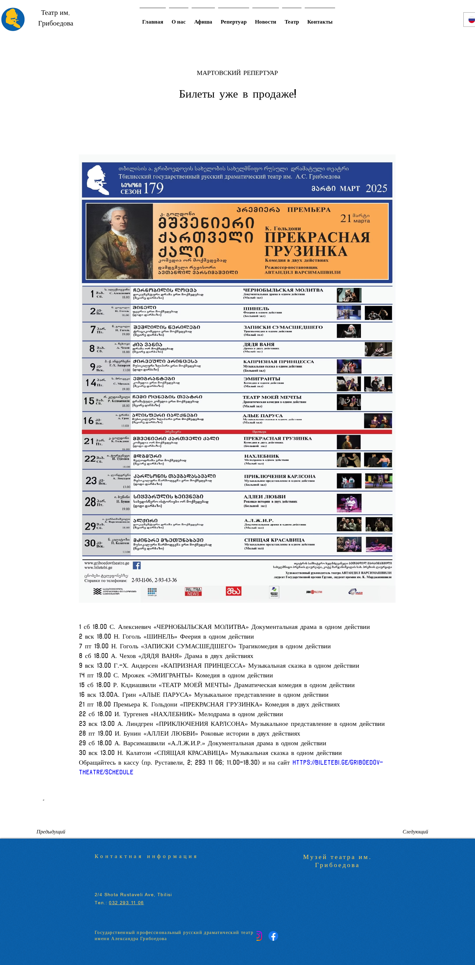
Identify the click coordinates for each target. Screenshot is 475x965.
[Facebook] (279, 935)
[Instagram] (263, 935)
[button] (291, 19)
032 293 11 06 (126, 903)
